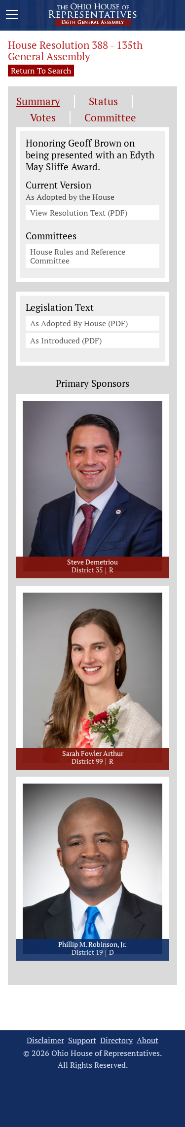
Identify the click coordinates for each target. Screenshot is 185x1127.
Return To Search (41, 70)
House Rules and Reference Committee (77, 256)
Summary (38, 101)
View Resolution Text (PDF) (78, 212)
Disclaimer (45, 1040)
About (147, 1040)
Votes (43, 117)
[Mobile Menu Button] (12, 16)
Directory (116, 1040)
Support (82, 1040)
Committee (110, 117)
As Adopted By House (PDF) (79, 323)
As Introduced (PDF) (66, 340)
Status (103, 101)
